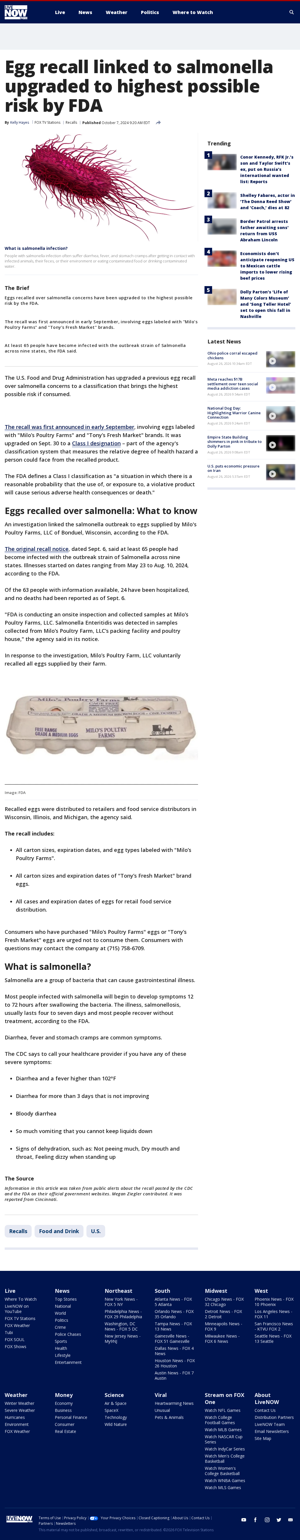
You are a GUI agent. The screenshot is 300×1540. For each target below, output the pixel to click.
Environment (17, 1424)
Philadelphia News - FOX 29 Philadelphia (123, 1314)
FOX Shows (15, 1346)
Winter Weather (19, 1403)
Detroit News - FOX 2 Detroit (223, 1314)
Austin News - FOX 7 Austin (174, 1375)
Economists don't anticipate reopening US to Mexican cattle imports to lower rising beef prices (267, 266)
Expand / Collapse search (291, 12)
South (162, 1290)
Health (61, 1348)
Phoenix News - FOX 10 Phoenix (274, 1301)
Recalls (71, 122)
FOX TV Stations (47, 122)
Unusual (162, 1410)
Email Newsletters (272, 1431)
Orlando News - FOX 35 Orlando (174, 1314)
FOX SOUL (15, 1339)
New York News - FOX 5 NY (121, 1301)
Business (63, 1410)
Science (114, 1394)
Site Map (263, 1438)
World (60, 1313)
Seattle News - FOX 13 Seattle (273, 1338)
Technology (116, 1417)
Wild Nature (116, 1424)
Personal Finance (71, 1417)
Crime (60, 1327)
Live (10, 1290)
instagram (267, 1519)
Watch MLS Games (223, 1487)
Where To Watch (21, 1299)
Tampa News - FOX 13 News (173, 1326)
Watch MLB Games (223, 1429)
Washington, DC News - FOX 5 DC (121, 1326)
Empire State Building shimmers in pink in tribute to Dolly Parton (234, 441)
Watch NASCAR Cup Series (224, 1439)
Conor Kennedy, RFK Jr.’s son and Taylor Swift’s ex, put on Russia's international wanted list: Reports (267, 169)
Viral (161, 1394)
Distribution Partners (274, 1417)
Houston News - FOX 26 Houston (175, 1363)
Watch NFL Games (223, 1410)
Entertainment (68, 1362)
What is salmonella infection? (36, 248)
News (62, 1290)
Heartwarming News (174, 1403)
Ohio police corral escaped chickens (232, 355)
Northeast (118, 1290)
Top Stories (66, 1299)
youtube (243, 1519)
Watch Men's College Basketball (225, 1458)
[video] (280, 359)
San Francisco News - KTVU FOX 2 (274, 1326)
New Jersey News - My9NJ (123, 1338)
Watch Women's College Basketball (222, 1470)
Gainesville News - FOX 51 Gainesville (172, 1338)
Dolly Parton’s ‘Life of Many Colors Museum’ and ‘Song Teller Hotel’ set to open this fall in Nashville (265, 304)
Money (64, 1394)
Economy (64, 1403)
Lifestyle (63, 1355)
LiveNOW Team (270, 1424)
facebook (255, 1519)
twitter (279, 1519)
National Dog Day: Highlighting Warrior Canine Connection (234, 412)
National (63, 1306)
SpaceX (111, 1410)
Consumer (64, 1424)
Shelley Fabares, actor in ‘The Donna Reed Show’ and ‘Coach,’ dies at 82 (267, 201)
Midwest (216, 1290)
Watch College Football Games (220, 1419)
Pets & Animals (169, 1417)
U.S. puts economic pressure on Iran (233, 468)
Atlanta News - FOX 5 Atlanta (173, 1301)
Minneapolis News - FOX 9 (223, 1326)
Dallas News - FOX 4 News (174, 1350)
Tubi (9, 1332)
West (261, 1290)
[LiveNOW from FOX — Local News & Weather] (24, 12)
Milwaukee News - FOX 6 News (222, 1338)
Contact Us (265, 1410)
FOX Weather (17, 1325)
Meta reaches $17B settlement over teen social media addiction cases (232, 384)
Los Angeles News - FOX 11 (273, 1314)
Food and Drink (59, 1231)
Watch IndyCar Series (225, 1449)
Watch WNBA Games (225, 1480)
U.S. (96, 1231)
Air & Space (116, 1403)
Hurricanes (15, 1417)
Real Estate (65, 1431)
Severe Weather (20, 1410)
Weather (16, 1394)
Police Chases (68, 1334)
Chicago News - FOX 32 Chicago (224, 1301)
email (290, 1519)
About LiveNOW (267, 1398)
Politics (61, 1320)
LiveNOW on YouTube (17, 1308)
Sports (61, 1341)
